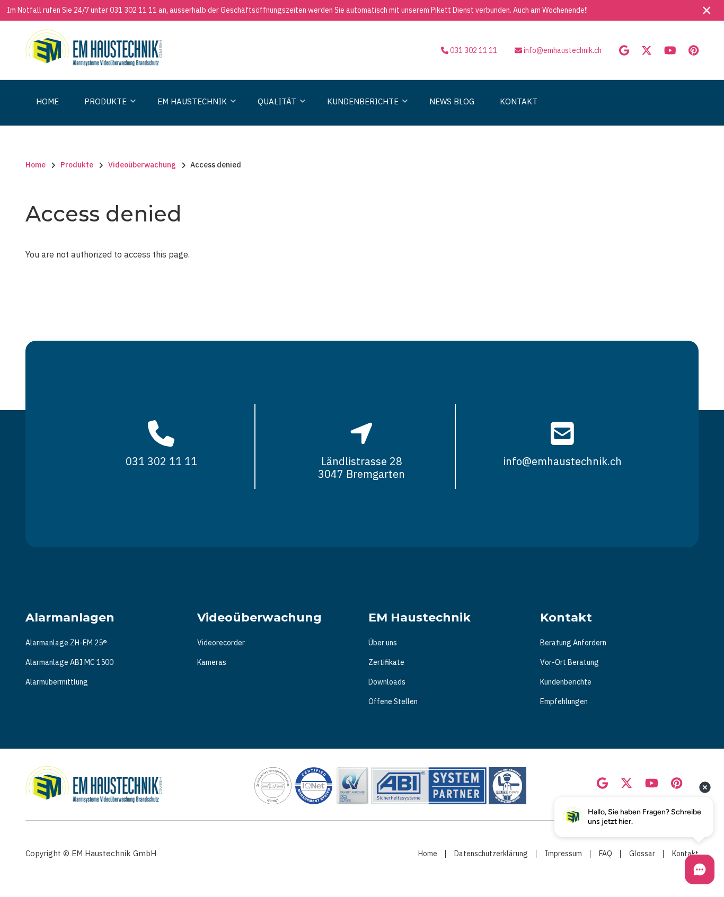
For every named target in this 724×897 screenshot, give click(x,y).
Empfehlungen (564, 701)
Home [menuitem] (47, 101)
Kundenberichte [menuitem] (360, 111)
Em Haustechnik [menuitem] (189, 111)
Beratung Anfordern (573, 642)
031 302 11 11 (133, 10)
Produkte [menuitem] (103, 111)
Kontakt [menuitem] (518, 101)
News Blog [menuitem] (451, 101)
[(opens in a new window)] (624, 51)
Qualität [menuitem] (274, 111)
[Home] (93, 46)
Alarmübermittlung (56, 682)
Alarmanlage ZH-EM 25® (66, 642)
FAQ (605, 853)
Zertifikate (386, 662)
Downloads (386, 682)
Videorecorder (221, 642)
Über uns (382, 642)
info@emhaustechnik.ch (563, 50)
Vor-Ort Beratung (569, 662)
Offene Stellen (393, 701)
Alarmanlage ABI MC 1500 (69, 662)
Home (427, 853)
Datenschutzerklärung (491, 853)
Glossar (642, 853)
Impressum (563, 853)
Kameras (211, 662)
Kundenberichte (565, 682)
